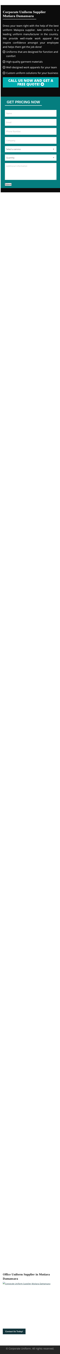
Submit (8, 184)
